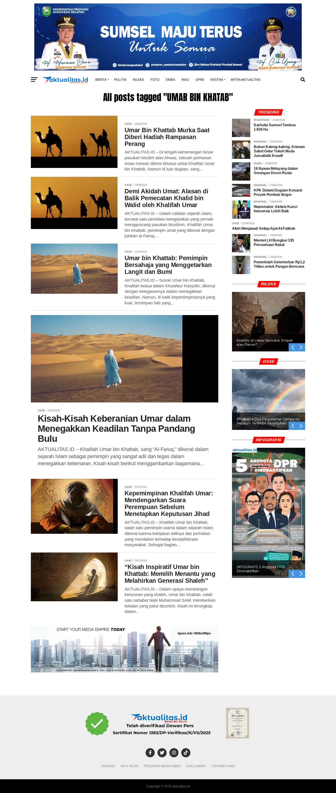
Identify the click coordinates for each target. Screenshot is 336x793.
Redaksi (108, 766)
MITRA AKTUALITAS (245, 79)
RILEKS (138, 79)
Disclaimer (196, 766)
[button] (268, 321)
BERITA (101, 79)
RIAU (185, 79)
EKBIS (170, 79)
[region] (268, 316)
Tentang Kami (223, 766)
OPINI (199, 79)
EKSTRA (217, 79)
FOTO (155, 79)
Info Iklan (129, 766)
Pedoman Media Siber (162, 766)
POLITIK (120, 79)
